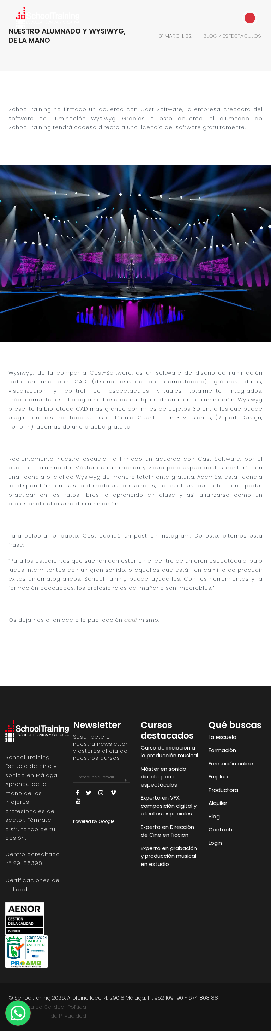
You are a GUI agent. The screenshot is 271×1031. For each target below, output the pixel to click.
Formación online (231, 763)
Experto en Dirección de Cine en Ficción (167, 831)
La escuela (222, 737)
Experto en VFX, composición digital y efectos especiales (169, 805)
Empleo (218, 776)
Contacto (222, 829)
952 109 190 (168, 997)
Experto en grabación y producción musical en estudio (169, 856)
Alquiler (218, 803)
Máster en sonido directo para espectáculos (163, 776)
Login (215, 843)
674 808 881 (203, 997)
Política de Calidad (40, 1007)
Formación (222, 750)
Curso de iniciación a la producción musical (169, 751)
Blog (214, 816)
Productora (223, 790)
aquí (130, 620)
